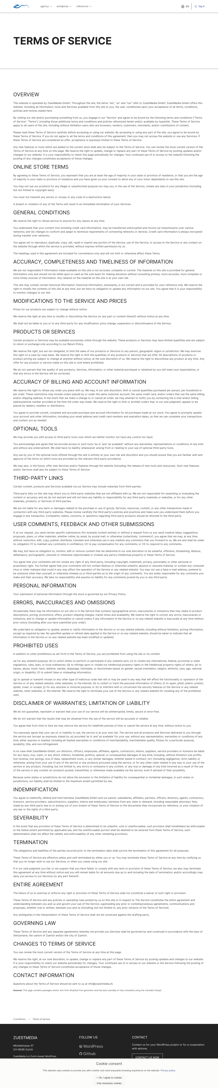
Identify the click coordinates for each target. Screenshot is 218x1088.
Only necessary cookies (109, 1083)
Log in (202, 6)
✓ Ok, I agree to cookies (109, 1077)
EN (187, 6)
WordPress (93, 1046)
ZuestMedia (19, 1019)
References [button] (82, 6)
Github (89, 1053)
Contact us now (147, 1057)
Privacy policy (168, 1070)
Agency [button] (44, 6)
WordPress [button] (62, 6)
